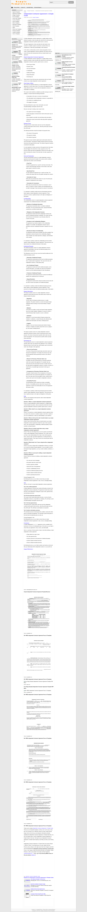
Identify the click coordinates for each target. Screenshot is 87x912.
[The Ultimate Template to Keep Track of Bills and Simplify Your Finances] (27, 880)
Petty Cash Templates (17, 29)
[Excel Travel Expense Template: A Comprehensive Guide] (15, 42)
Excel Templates (16, 16)
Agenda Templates (16, 12)
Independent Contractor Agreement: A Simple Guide (43, 828)
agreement (27, 876)
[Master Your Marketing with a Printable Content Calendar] (15, 84)
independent (35, 876)
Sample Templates (30, 10)
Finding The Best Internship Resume (38, 889)
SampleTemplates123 (28, 853)
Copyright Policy (30, 7)
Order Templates (16, 26)
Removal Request (37, 7)
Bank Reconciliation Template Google (38, 884)
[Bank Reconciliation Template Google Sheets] (27, 886)
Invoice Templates (16, 19)
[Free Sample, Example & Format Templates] (21, 5)
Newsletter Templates (17, 24)
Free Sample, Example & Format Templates (47, 910)
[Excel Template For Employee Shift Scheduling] (58, 75)
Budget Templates (16, 15)
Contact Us (23, 7)
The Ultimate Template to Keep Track (38, 879)
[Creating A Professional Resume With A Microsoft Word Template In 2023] (27, 897)
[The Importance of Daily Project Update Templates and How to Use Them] (15, 73)
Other (14, 27)
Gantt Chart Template (17, 18)
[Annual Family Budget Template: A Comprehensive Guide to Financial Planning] (58, 88)
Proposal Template (16, 30)
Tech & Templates (16, 33)
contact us (33, 855)
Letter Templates (16, 21)
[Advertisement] (39, 866)
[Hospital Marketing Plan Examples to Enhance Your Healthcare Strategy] (58, 68)
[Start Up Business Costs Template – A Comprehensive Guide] (58, 57)
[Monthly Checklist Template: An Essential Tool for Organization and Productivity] (15, 61)
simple (39, 876)
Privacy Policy (17, 7)
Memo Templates (16, 22)
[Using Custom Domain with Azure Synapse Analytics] (58, 80)
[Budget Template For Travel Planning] (58, 62)
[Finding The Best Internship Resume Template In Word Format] (27, 890)
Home (25, 10)
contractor (31, 876)
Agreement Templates (17, 13)
